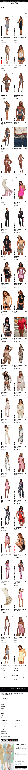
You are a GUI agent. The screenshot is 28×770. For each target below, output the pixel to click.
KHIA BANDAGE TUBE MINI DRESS (19, 610)
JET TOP (16, 311)
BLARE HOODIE (17, 229)
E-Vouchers (3, 715)
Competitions (3, 729)
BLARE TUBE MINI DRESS (18, 638)
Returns (2, 710)
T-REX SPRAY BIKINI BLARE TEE (18, 528)
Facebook (17, 723)
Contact (2, 704)
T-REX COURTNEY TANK (6, 554)
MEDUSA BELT (17, 148)
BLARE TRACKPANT (5, 229)
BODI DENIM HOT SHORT (4, 149)
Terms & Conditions (4, 723)
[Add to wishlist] (13, 17)
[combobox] (16, 757)
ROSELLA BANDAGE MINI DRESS (18, 202)
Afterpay (2, 713)
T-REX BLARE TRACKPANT (17, 582)
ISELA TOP (3, 256)
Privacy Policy (17, 764)
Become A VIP (3, 731)
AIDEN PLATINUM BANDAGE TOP (5, 95)
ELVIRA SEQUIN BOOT (5, 201)
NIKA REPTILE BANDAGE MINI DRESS (6, 123)
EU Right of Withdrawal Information (5, 726)
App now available (5, 736)
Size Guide (3, 706)
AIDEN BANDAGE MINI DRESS (19, 667)
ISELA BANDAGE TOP (19, 473)
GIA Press (2, 701)
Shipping (2, 708)
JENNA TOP (17, 122)
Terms (20, 764)
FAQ (1, 717)
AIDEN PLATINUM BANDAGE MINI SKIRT (19, 95)
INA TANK (16, 256)
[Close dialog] (26, 743)
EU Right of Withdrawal (5, 711)
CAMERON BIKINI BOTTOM (18, 176)
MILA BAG (16, 554)
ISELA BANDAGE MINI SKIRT (5, 501)
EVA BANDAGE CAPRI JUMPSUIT (5, 38)
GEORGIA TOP (4, 311)
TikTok (16, 726)
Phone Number (16, 755)
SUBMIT (21, 766)
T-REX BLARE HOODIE (5, 581)
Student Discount (4, 733)
